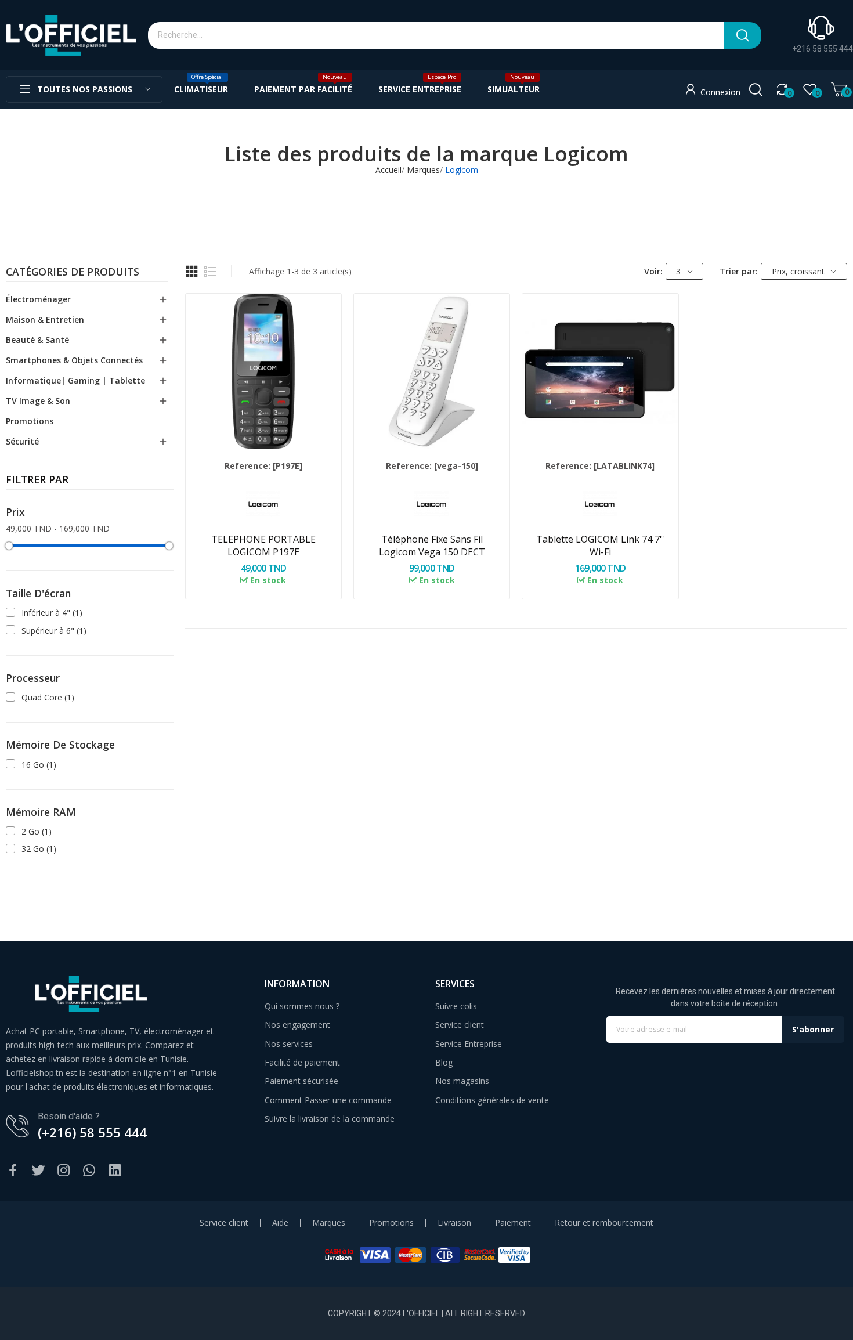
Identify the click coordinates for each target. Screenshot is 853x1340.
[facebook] (13, 1171)
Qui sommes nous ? (302, 1006)
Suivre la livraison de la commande (330, 1118)
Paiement (513, 1223)
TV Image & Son (38, 400)
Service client (459, 1024)
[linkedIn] (115, 1171)
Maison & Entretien (45, 319)
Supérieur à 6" (53, 630)
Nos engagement (297, 1024)
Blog (444, 1062)
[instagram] (64, 1171)
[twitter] (38, 1171)
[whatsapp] (89, 1171)
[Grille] (192, 271)
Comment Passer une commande (328, 1100)
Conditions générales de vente (492, 1100)
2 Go (36, 831)
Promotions (29, 421)
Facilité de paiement (302, 1062)
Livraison (454, 1223)
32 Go (38, 848)
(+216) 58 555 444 (92, 1132)
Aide (280, 1223)
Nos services (289, 1043)
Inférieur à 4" (51, 612)
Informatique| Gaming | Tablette (75, 380)
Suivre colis (456, 1006)
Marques (328, 1223)
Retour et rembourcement (604, 1223)
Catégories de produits (72, 273)
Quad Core (47, 697)
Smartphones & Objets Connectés (74, 360)
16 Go (38, 764)
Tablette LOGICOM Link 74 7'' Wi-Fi (600, 545)
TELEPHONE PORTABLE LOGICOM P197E (263, 545)
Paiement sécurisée (301, 1080)
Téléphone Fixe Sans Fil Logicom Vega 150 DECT (432, 545)
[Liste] (210, 271)
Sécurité (22, 441)
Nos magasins (462, 1080)
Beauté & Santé (37, 339)
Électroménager (38, 299)
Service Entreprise (468, 1043)
